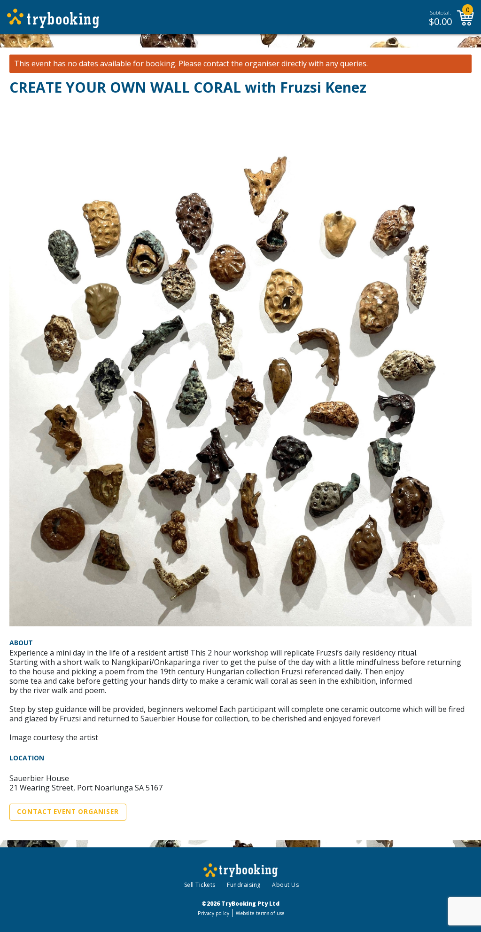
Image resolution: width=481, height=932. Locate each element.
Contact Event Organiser (68, 811)
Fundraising (244, 885)
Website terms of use (260, 913)
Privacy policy (213, 913)
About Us (285, 885)
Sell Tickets (200, 885)
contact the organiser (241, 63)
